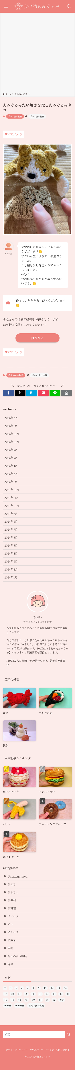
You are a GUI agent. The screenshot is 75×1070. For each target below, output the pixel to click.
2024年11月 (11, 498)
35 (61, 993)
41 (12, 999)
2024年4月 (11, 553)
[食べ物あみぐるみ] (37, 6)
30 (33, 993)
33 (54, 993)
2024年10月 (11, 505)
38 (67, 993)
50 (33, 999)
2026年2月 (11, 418)
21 (19, 993)
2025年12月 (11, 434)
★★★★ (19, 1005)
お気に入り (15, 134)
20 (12, 993)
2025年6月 (11, 450)
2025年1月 (10, 482)
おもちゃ (13, 892)
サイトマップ (47, 1049)
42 (19, 999)
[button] (8, 393)
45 (26, 999)
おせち (12, 884)
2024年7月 (11, 529)
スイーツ (13, 916)
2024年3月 (11, 561)
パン (10, 924)
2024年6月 (11, 537)
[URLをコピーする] (66, 393)
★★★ (7, 1005)
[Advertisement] (37, 53)
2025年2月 (11, 474)
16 (65, 988)
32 (47, 993)
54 (40, 999)
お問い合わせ (62, 1049)
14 (59, 988)
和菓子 (12, 940)
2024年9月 (11, 513)
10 (45, 988)
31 (40, 993)
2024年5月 (11, 545)
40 (5, 999)
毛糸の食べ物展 (15, 116)
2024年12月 (11, 490)
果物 (10, 948)
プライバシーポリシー (17, 1049)
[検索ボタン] (69, 6)
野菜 (10, 964)
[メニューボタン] (6, 6)
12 (52, 988)
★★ (62, 999)
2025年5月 (11, 458)
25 (26, 993)
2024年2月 (11, 569)
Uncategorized (17, 876)
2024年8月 (11, 521)
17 (5, 993)
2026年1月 (10, 426)
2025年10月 (11, 442)
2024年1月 (10, 577)
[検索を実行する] (68, 1034)
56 (47, 999)
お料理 (12, 908)
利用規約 (34, 1049)
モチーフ (13, 932)
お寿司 (12, 900)
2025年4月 (11, 466)
